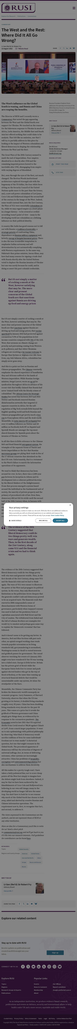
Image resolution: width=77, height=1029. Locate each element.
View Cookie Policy (57, 515)
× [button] (70, 505)
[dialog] (38, 514)
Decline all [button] (43, 520)
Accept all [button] (60, 520)
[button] (15, 521)
